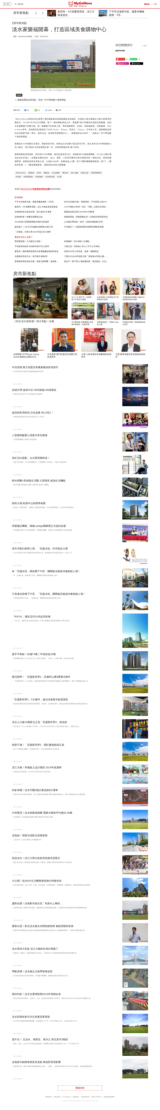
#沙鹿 (59, 177)
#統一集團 (74, 173)
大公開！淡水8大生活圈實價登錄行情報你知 (37, 880)
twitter (50, 110)
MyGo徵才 (66, 1097)
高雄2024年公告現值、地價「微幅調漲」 (82, 251)
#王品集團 (56, 173)
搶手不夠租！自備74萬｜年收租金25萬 (34, 654)
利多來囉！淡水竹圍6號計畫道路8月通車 (35, 790)
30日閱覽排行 (124, 45)
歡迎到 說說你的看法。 (39, 189)
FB (28, 110)
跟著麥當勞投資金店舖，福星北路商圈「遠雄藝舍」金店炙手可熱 (43, 261)
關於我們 (57, 1097)
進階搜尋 (20, 4)
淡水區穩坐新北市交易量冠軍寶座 (31, 1016)
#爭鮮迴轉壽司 (96, 173)
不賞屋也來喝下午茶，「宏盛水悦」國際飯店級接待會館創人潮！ (48, 593)
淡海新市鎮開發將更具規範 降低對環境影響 (36, 1062)
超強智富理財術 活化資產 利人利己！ (33, 412)
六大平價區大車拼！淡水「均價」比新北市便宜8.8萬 (87, 207)
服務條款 (76, 1097)
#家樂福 (31, 173)
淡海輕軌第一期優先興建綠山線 (28, 217)
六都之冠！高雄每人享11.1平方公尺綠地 (82, 246)
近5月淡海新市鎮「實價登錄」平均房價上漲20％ (85, 202)
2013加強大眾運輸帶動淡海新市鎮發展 (32, 222)
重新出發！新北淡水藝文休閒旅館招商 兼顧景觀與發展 (42, 926)
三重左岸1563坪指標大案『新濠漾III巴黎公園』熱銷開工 (89, 256)
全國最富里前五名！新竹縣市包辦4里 (31, 256)
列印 (59, 110)
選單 (8, 4)
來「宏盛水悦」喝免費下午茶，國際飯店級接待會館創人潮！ (46, 571)
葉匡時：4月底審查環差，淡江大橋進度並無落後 (36, 207)
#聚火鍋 (65, 173)
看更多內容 (80, 1088)
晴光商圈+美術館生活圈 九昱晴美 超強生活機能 (38, 480)
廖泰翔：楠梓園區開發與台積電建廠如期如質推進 (36, 251)
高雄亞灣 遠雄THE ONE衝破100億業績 (34, 390)
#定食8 (18, 177)
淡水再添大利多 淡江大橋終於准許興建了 (35, 948)
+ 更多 (144, 46)
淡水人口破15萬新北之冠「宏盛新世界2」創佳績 (39, 722)
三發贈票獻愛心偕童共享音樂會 (29, 435)
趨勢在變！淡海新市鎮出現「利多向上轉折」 (37, 903)
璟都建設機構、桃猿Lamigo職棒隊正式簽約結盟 (39, 525)
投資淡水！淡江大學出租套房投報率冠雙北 (36, 858)
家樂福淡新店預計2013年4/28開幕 (79, 212)
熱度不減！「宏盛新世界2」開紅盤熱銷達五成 (38, 744)
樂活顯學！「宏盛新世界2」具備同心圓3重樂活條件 (41, 676)
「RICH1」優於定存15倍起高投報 (31, 616)
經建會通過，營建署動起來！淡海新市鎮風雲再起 (86, 217)
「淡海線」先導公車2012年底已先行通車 (33, 232)
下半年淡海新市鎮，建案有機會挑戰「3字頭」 (35, 202)
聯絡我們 (48, 1097)
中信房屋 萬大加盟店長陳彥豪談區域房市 (35, 367)
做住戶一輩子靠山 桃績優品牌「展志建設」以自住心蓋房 (89, 261)
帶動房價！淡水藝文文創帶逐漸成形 (32, 971)
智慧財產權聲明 (109, 1097)
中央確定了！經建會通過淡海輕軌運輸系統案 (84, 227)
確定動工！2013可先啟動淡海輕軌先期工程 (34, 227)
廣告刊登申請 (96, 1097)
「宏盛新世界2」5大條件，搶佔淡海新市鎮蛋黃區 (40, 699)
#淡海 (39, 173)
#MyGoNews (21, 173)
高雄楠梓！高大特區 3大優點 (77, 241)
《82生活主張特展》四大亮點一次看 (33, 321)
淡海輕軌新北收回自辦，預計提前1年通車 (33, 212)
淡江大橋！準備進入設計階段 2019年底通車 (36, 767)
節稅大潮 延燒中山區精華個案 (29, 503)
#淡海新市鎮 (50, 177)
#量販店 (46, 173)
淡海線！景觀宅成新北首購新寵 (29, 835)
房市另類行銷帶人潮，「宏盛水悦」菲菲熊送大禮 (40, 548)
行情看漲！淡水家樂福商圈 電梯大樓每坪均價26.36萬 (42, 812)
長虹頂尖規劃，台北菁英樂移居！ (31, 458)
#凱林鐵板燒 (28, 177)
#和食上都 (84, 173)
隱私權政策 (85, 1097)
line (38, 110)
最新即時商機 (120, 50)
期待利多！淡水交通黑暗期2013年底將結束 (36, 994)
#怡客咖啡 (39, 177)
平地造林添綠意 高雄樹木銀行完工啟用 (32, 246)
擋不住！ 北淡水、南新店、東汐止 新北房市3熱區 (40, 1039)
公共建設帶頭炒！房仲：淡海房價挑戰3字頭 (83, 222)
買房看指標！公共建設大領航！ (28, 241)
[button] (43, 12)
